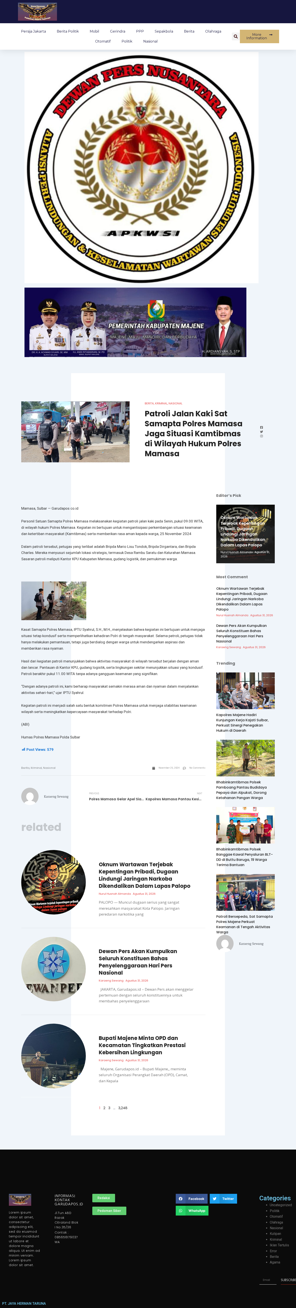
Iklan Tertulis (279, 1245)
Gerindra (117, 31)
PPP (140, 31)
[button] (236, 36)
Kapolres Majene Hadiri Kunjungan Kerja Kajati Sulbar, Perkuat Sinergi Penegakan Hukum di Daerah (242, 722)
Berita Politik (68, 31)
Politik (127, 41)
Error (273, 1251)
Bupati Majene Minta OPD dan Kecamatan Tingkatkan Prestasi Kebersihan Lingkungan (142, 1045)
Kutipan (275, 1234)
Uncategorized (281, 1205)
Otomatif (103, 41)
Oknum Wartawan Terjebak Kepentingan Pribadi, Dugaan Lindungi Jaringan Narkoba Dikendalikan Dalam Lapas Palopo (144, 875)
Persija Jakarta (33, 31)
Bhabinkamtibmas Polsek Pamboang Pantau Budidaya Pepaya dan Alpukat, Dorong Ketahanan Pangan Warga (241, 790)
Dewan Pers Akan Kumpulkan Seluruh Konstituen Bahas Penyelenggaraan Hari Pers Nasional (138, 962)
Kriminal (161, 403)
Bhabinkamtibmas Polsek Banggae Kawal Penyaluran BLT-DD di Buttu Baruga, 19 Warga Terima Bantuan (244, 857)
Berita (189, 31)
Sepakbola (164, 31)
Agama (275, 1262)
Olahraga (213, 31)
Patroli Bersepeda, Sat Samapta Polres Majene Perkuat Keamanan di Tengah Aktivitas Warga (244, 924)
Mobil (94, 31)
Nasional (150, 41)
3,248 (122, 1107)
